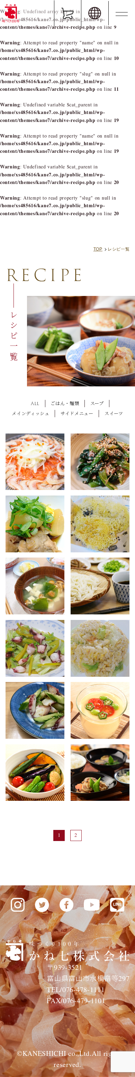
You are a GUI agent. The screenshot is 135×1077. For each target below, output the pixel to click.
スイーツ (114, 413)
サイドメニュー (77, 413)
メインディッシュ (31, 413)
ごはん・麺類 (65, 403)
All (35, 403)
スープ (97, 403)
